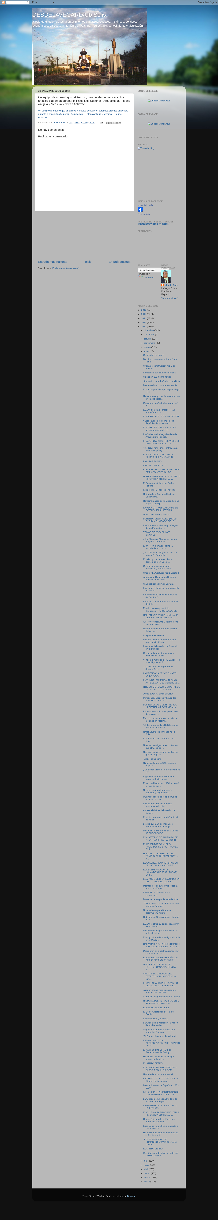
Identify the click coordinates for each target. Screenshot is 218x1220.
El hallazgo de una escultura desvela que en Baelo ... (157, 560)
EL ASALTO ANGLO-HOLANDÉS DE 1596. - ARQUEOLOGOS (161, 442)
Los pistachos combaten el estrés (160, 385)
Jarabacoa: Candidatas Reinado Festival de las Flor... (159, 578)
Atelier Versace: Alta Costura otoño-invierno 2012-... (161, 623)
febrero (148, 1177)
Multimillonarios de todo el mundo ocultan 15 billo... (160, 798)
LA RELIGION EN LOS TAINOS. (159, 490)
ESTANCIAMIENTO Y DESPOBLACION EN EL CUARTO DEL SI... (161, 1043)
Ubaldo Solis (171, 285)
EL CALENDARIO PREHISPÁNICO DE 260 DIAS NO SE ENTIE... (160, 864)
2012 (144, 327)
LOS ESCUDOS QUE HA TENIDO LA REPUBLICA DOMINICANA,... (160, 706)
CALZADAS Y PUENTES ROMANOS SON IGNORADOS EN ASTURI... (161, 945)
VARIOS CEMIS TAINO (154, 465)
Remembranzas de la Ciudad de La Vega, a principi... (161, 502)
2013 (144, 322)
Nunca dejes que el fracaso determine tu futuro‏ (157, 911)
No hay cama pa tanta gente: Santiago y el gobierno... (158, 791)
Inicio (88, 261)
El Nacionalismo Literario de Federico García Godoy (157, 1051)
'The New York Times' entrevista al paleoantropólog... (160, 449)
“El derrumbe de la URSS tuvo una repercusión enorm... (160, 726)
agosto (147, 347)
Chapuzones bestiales (154, 635)
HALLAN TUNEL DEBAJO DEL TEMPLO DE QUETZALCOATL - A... (160, 856)
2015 (144, 314)
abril (146, 1169)
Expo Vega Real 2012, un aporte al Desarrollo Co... (160, 1127)
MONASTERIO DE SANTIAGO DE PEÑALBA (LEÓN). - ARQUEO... (160, 838)
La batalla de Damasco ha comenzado (156, 893)
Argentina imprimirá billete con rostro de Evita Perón (158, 777)
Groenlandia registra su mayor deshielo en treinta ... (158, 654)
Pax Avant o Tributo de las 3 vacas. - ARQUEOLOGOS (161, 832)
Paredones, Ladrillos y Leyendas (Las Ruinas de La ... (159, 699)
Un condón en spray (153, 355)
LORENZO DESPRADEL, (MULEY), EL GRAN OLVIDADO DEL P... (161, 520)
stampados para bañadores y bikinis (161, 381)
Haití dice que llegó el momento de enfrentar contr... (160, 1133)
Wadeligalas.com (152, 759)
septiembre (150, 343)
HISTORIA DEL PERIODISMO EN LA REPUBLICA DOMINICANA (161, 477)
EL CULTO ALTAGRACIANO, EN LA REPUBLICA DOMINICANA (161, 1113)
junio (146, 1161)
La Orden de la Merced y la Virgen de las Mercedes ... (160, 526)
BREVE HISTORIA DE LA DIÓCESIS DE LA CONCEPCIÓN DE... (161, 471)
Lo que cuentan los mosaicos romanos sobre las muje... (158, 825)
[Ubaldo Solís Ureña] (140, 211)
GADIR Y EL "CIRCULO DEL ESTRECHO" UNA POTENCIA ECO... (159, 967)
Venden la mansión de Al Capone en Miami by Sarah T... (161, 661)
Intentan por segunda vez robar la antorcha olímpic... (160, 887)
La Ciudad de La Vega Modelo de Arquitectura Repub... (160, 1100)
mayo (147, 1165)
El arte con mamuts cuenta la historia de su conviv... (158, 547)
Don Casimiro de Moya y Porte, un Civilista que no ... (160, 1154)
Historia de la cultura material (158, 1074)
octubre (148, 339)
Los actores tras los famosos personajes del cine (157, 804)
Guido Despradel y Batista (156, 514)
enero (147, 1182)
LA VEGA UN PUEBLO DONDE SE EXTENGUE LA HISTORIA (160, 509)
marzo (147, 1173)
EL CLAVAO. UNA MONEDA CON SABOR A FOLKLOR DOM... (160, 1068)
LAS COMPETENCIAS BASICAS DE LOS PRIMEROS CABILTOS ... (161, 1093)
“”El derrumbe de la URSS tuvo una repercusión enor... (161, 904)
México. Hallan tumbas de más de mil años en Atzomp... (160, 719)
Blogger (131, 1196)
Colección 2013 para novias (157, 377)
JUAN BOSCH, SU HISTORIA (158, 694)
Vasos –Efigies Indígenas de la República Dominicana (158, 422)
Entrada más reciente (52, 261)
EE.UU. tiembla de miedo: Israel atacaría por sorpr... (159, 411)
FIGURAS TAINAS (152, 461)
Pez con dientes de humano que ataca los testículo (159, 640)
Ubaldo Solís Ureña (145, 205)
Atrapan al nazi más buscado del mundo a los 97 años (159, 991)
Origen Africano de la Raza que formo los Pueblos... (159, 1030)
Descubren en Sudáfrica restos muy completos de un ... (161, 952)
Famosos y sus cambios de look (159, 373)
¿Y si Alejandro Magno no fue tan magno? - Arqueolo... (160, 540)
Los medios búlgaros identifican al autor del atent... (160, 931)
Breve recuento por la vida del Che (160, 899)
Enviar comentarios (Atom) (65, 268)
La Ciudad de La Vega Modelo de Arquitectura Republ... (160, 435)
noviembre (149, 334)
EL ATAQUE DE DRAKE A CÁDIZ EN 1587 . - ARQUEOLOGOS (161, 880)
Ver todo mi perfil (169, 298)
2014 (144, 318)
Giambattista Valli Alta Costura (158, 584)
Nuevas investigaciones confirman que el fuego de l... (160, 746)
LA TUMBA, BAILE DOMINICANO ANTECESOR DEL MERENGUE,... (161, 681)
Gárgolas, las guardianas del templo (161, 996)
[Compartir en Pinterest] (119, 122)
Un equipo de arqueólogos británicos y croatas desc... (158, 567)
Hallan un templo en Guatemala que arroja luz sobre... (161, 397)
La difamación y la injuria (155, 1018)
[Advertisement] (84, 235)
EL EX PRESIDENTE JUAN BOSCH (161, 416)
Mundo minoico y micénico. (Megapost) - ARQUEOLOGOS (160, 609)
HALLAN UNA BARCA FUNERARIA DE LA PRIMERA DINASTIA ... (160, 616)
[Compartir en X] (113, 122)
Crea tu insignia (144, 214)
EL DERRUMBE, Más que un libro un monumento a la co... (160, 428)
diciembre (149, 330)
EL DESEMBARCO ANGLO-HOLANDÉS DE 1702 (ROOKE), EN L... (160, 847)
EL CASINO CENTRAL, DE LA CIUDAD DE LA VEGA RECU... (159, 455)
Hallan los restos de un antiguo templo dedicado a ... (158, 1057)
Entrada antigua (120, 261)
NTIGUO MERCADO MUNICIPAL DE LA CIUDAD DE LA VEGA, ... (161, 688)
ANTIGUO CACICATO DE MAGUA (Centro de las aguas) (160, 1079)
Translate (149, 277)
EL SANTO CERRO (153, 1063)
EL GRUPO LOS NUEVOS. (156, 1007)
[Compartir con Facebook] (116, 122)
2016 (144, 310)
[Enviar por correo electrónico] (107, 122)
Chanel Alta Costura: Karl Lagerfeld (161, 573)
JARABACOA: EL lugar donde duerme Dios (158, 667)
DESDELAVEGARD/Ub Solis (69, 14)
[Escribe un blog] (110, 122)
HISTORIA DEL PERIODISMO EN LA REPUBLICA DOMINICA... (161, 1002)
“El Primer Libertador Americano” (159, 1036)
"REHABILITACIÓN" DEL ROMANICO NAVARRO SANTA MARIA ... (160, 1142)
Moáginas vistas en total (153, 224)
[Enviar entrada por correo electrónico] (101, 122)
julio (146, 351)
